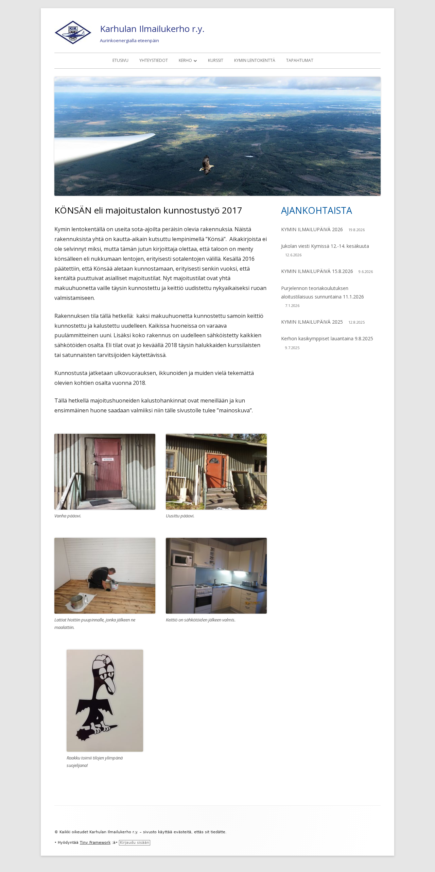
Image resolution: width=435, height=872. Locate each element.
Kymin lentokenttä (254, 60)
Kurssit (215, 60)
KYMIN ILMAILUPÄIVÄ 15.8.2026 (317, 271)
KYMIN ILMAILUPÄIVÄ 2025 (312, 322)
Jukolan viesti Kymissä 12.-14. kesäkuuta (325, 246)
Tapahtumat (299, 60)
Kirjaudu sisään (134, 842)
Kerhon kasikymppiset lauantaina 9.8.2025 (327, 338)
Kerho (185, 60)
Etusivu (120, 60)
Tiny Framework (95, 842)
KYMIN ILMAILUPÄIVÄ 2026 (312, 229)
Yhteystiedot (153, 60)
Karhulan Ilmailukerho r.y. (152, 28)
